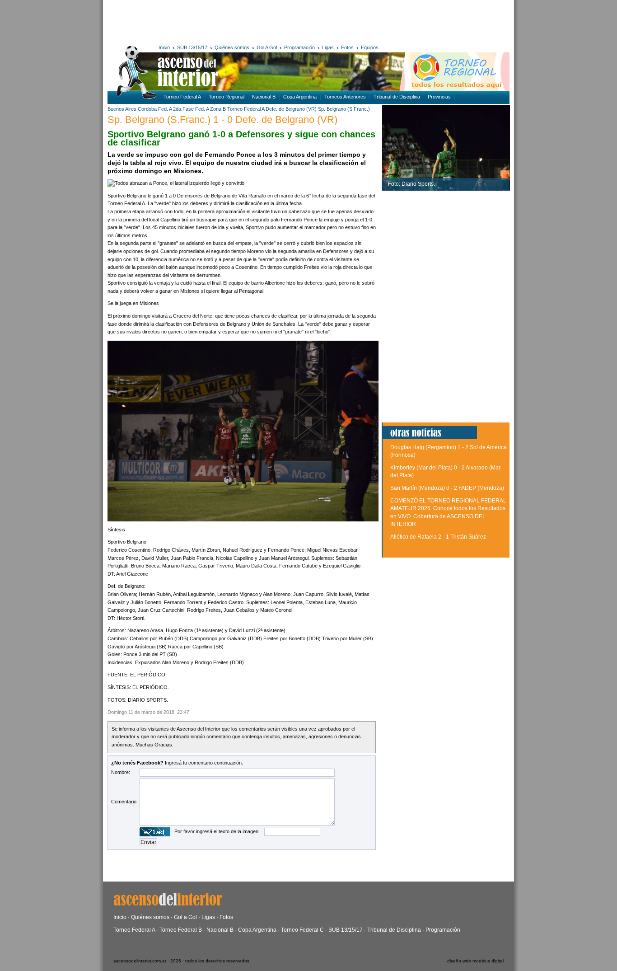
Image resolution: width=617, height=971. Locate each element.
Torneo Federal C (302, 930)
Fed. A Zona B (210, 109)
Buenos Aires (122, 109)
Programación (299, 47)
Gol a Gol (185, 917)
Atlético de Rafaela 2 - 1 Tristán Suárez (438, 537)
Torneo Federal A (182, 96)
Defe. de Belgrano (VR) (291, 109)
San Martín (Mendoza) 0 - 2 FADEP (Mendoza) (447, 488)
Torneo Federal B (180, 930)
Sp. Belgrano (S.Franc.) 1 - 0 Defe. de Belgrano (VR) (222, 119)
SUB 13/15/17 (192, 47)
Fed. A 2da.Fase (176, 109)
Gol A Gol (267, 47)
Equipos (370, 47)
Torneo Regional (226, 96)
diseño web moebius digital (475, 960)
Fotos (347, 47)
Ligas (328, 47)
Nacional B (264, 96)
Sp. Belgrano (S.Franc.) (344, 109)
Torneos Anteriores (345, 96)
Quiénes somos (232, 47)
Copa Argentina (300, 96)
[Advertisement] (240, 20)
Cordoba (147, 109)
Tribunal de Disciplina (397, 96)
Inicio (164, 47)
